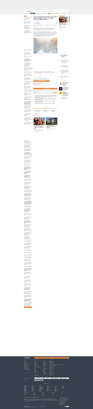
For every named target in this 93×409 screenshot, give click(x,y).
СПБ (26, 16)
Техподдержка (26, 363)
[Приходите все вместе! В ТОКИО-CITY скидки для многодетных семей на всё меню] (39, 121)
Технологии (44, 369)
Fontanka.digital (51, 369)
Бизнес (35, 363)
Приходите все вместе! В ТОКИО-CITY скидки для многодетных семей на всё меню (39, 127)
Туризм (44, 370)
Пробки (46, 11)
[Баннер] (32, 13)
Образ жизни (44, 361)
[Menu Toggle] (24, 11)
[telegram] (37, 380)
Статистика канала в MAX (27, 369)
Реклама (25, 364)
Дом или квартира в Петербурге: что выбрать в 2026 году (51, 126)
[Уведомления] (67, 11)
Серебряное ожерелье (41, 9)
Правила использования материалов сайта (64, 399)
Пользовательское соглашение (62, 397)
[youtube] (41, 380)
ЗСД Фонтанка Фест (57, 9)
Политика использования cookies (62, 400)
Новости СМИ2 (36, 113)
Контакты (25, 362)
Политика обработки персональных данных (64, 398)
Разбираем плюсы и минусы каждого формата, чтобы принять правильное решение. (51, 129)
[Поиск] (65, 11)
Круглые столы (51, 372)
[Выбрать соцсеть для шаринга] (56, 23)
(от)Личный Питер (30, 9)
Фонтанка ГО (35, 9)
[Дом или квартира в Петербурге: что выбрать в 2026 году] (51, 121)
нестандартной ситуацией (37, 73)
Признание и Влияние (47, 9)
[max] (35, 380)
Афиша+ (35, 362)
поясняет (51, 31)
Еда (34, 372)
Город (35, 370)
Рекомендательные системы (62, 401)
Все (24, 16)
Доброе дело (36, 371)
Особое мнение (45, 363)
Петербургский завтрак (64, 9)
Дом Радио (50, 370)
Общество (44, 362)
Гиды (35, 369)
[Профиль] (68, 11)
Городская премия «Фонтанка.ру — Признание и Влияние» (56, 364)
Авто (35, 361)
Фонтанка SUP (26, 9)
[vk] (39, 380)
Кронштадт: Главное (52, 371)
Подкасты (44, 364)
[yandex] (42, 380)
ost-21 (36, 83)
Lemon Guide (52, 9)
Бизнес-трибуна (36, 364)
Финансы (44, 371)
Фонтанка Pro (51, 361)
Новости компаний (37, 115)
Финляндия (44, 372)
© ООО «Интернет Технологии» (42, 406)
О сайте (25, 361)
